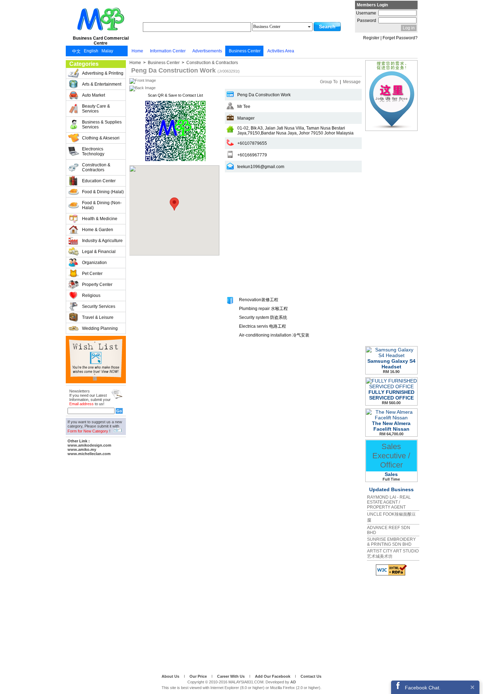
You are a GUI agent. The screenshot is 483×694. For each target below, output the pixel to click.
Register (371, 37)
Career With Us (231, 676)
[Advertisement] (96, 564)
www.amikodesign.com (89, 445)
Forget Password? (400, 37)
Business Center (164, 62)
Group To (329, 81)
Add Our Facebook (273, 676)
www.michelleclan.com (89, 454)
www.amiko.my (82, 449)
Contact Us (311, 676)
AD (293, 682)
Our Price (199, 676)
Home (135, 62)
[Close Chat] (472, 687)
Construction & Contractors (211, 62)
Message (352, 81)
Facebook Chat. (423, 687)
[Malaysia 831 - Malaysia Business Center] (101, 33)
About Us (171, 676)
